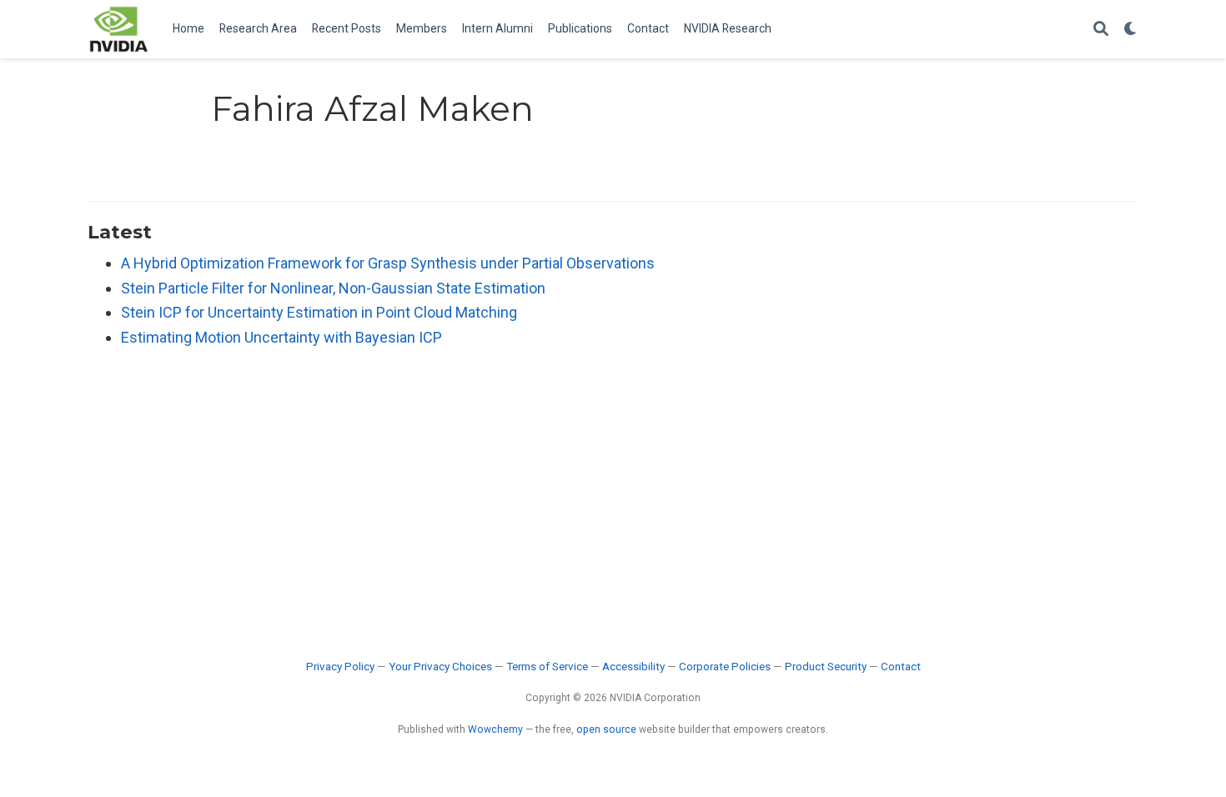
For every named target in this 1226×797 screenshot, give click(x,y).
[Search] (1100, 29)
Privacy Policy (340, 666)
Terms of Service (547, 666)
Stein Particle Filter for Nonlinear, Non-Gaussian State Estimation (333, 288)
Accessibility (633, 666)
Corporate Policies (725, 666)
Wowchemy (495, 729)
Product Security (826, 666)
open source (606, 729)
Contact (901, 666)
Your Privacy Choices (440, 666)
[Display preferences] (1130, 29)
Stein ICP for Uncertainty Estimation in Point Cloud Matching (319, 312)
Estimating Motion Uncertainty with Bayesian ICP (281, 337)
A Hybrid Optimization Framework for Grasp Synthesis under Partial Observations (388, 263)
